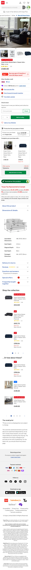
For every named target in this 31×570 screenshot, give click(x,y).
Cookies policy (9, 510)
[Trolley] (28, 3)
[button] (25, 20)
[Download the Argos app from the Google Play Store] (21, 493)
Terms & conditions (16, 512)
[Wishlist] (24, 3)
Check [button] (26, 111)
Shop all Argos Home (24, 15)
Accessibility (6, 508)
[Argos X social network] (16, 481)
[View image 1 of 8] (4, 53)
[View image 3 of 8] (20, 53)
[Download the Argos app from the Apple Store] (10, 493)
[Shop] (7, 3)
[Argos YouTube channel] (6, 481)
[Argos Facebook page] (11, 481)
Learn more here (15, 457)
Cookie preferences (21, 510)
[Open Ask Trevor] (28, 7)
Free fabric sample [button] (9, 97)
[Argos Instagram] (25, 481)
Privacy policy (24, 508)
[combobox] (11, 7)
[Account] (20, 3)
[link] (15, 89)
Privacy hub (15, 508)
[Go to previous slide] (2, 33)
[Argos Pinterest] (20, 481)
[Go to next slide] (28, 33)
